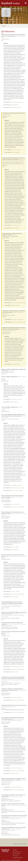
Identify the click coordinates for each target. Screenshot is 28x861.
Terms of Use (16, 855)
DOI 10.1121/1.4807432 (15, 591)
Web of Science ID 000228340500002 (17, 789)
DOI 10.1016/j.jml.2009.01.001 (16, 697)
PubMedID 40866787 (14, 104)
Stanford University (7, 850)
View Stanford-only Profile (10, 21)
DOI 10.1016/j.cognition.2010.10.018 (17, 666)
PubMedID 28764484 (15, 364)
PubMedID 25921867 (14, 401)
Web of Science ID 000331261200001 (17, 487)
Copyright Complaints (17, 857)
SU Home (15, 850)
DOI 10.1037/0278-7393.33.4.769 (17, 768)
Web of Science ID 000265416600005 (17, 700)
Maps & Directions (17, 851)
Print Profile (6, 19)
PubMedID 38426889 (15, 152)
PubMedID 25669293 (14, 549)
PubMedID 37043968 (15, 305)
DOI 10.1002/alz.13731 (16, 225)
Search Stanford (16, 853)
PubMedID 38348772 (15, 227)
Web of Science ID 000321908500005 (17, 594)
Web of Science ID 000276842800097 (17, 712)
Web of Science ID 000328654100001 (17, 506)
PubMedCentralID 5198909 (16, 107)
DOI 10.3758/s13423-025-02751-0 (17, 102)
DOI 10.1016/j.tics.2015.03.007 (16, 399)
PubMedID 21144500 (14, 671)
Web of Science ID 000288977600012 (17, 669)
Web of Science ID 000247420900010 (17, 770)
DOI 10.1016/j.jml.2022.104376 (17, 319)
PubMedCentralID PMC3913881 (16, 490)
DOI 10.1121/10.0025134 (16, 149)
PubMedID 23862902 (14, 596)
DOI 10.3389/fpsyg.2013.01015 (16, 485)
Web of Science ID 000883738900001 (18, 322)
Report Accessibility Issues (20, 844)
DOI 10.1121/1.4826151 (15, 504)
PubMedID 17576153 (14, 773)
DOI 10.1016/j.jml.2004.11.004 (16, 787)
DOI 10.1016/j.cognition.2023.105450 (19, 302)
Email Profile (15, 19)
